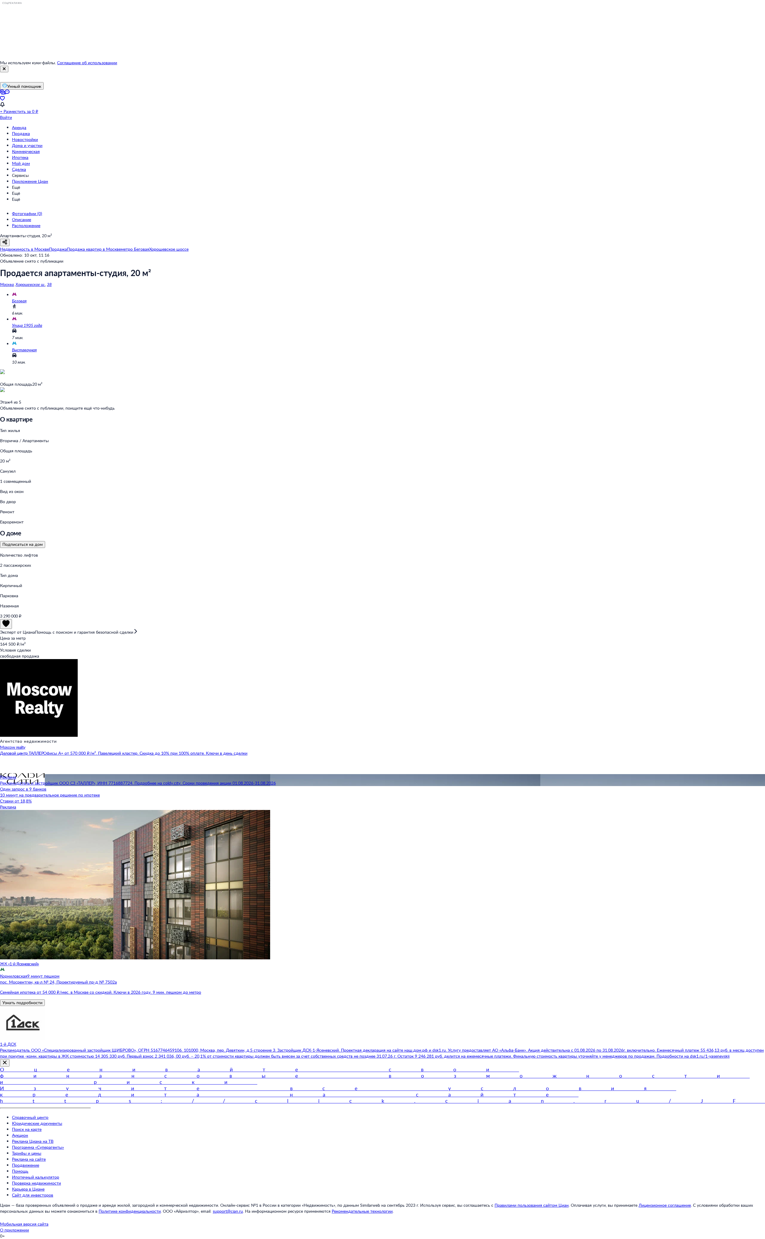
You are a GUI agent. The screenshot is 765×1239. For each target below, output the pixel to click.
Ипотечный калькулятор (35, 1177)
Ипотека (20, 157)
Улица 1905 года (27, 325)
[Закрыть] (4, 69)
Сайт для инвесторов (32, 1195)
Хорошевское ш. (30, 284)
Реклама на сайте (29, 1159)
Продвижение (25, 1165)
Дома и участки (27, 145)
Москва (7, 284)
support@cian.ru (228, 1211)
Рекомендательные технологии (362, 1211)
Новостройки (25, 139)
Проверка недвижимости (36, 1183)
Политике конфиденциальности (130, 1211)
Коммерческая (26, 151)
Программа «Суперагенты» (38, 1147)
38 (49, 284)
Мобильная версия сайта (24, 1224)
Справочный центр (30, 1117)
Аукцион (20, 1135)
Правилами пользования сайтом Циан (532, 1205)
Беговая (19, 301)
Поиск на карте (27, 1129)
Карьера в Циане (28, 1189)
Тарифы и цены (26, 1153)
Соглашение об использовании (87, 62)
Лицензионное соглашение (665, 1205)
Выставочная (24, 350)
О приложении (14, 1230)
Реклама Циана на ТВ (32, 1141)
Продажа (21, 133)
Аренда (19, 127)
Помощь (20, 1171)
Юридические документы (37, 1123)
